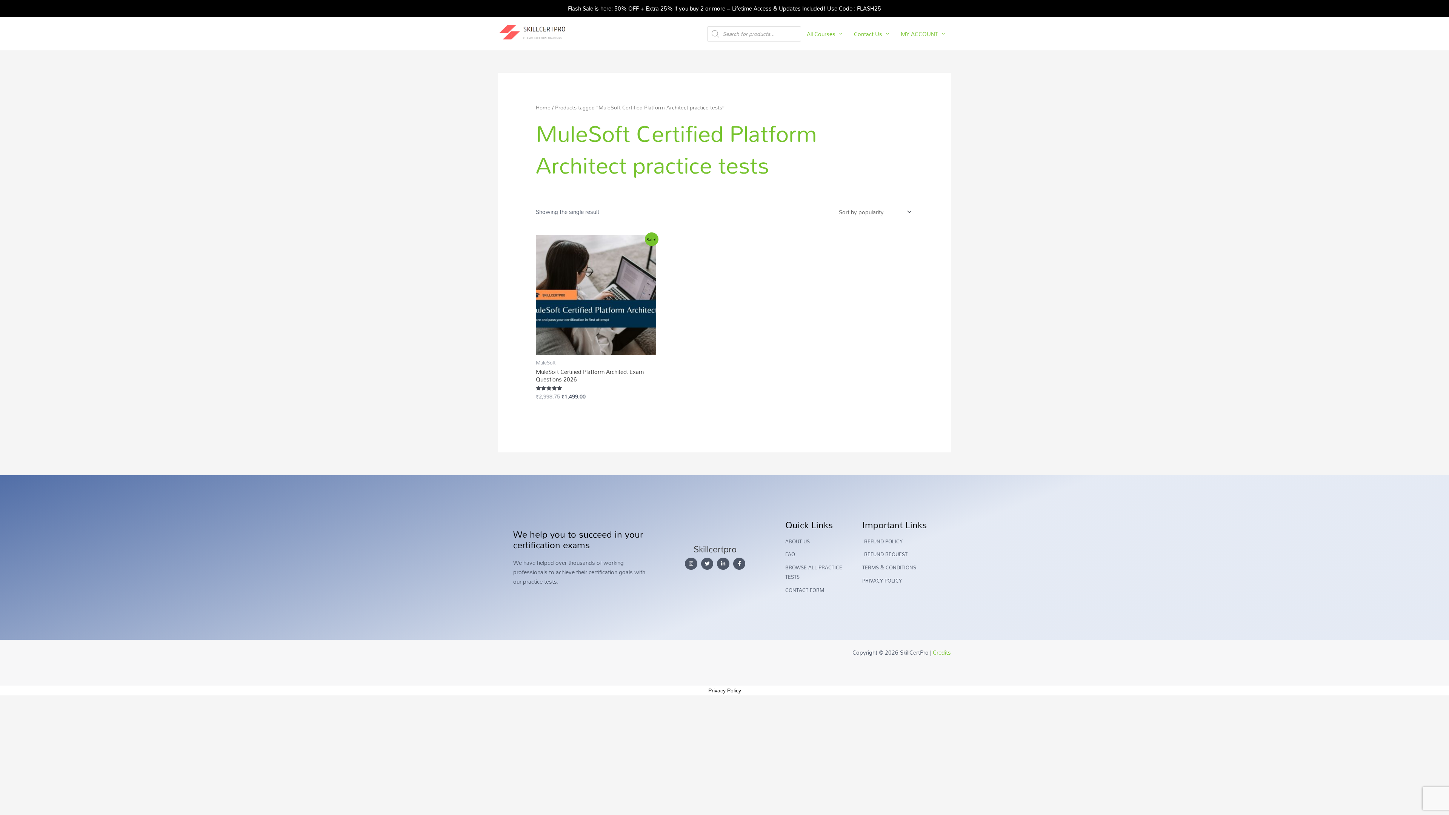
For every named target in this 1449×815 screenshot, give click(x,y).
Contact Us (868, 34)
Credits (942, 652)
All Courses (821, 34)
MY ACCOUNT (919, 34)
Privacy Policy (724, 690)
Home (543, 107)
